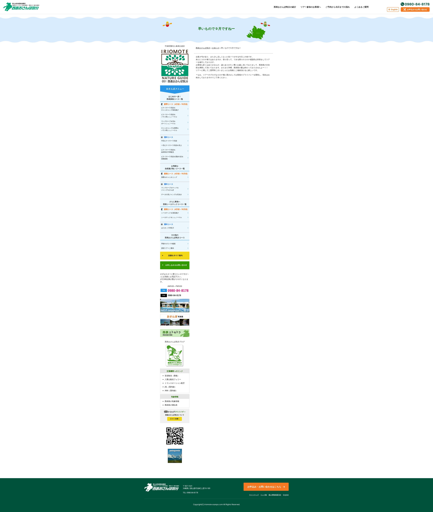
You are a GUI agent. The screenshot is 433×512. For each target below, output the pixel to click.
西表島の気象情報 (172, 401)
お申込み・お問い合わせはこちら (264, 486)
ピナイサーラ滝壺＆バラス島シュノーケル (169, 115)
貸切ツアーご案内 (167, 248)
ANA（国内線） (171, 390)
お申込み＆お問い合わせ (417, 9)
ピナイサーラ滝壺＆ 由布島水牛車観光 (168, 151)
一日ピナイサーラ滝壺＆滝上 (171, 145)
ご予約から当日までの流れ (337, 7)
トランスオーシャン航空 (175, 383)
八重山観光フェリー (173, 379)
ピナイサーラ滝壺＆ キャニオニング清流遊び (170, 109)
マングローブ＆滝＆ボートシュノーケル (168, 122)
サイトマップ (254, 495)
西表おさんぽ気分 (203, 48)
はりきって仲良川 (167, 228)
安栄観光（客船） (172, 375)
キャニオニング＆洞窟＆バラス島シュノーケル (170, 129)
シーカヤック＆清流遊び (170, 213)
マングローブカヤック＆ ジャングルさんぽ (170, 189)
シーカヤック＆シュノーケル (171, 217)
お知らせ (215, 48)
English (394, 9)
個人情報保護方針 (275, 495)
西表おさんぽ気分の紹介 (285, 7)
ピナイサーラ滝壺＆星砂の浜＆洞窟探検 (172, 157)
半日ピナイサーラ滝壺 (169, 141)
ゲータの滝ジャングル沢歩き (171, 194)
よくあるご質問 (361, 7)
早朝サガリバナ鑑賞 (168, 244)
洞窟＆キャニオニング (169, 177)
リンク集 (263, 495)
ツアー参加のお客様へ (311, 7)
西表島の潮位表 (171, 405)
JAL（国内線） (170, 387)
